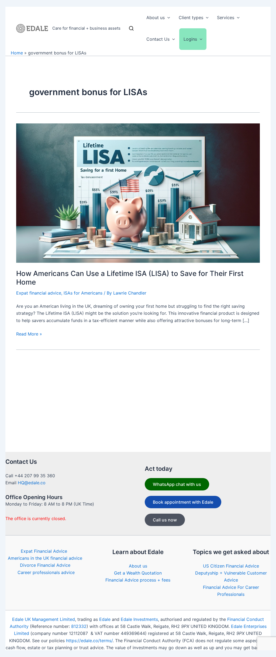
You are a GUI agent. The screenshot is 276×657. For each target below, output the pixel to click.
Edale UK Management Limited (43, 619)
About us (138, 566)
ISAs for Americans (83, 293)
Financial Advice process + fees (137, 580)
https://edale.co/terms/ (89, 640)
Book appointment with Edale (183, 502)
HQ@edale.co (32, 482)
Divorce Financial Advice (45, 565)
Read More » (29, 334)
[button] (167, 17)
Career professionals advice (46, 572)
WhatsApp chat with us (177, 484)
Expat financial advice (38, 293)
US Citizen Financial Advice (231, 566)
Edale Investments (139, 619)
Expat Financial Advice (44, 551)
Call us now (165, 520)
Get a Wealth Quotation (138, 573)
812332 (79, 626)
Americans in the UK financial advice (45, 558)
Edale (105, 619)
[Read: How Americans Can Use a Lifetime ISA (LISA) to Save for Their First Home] (138, 192)
